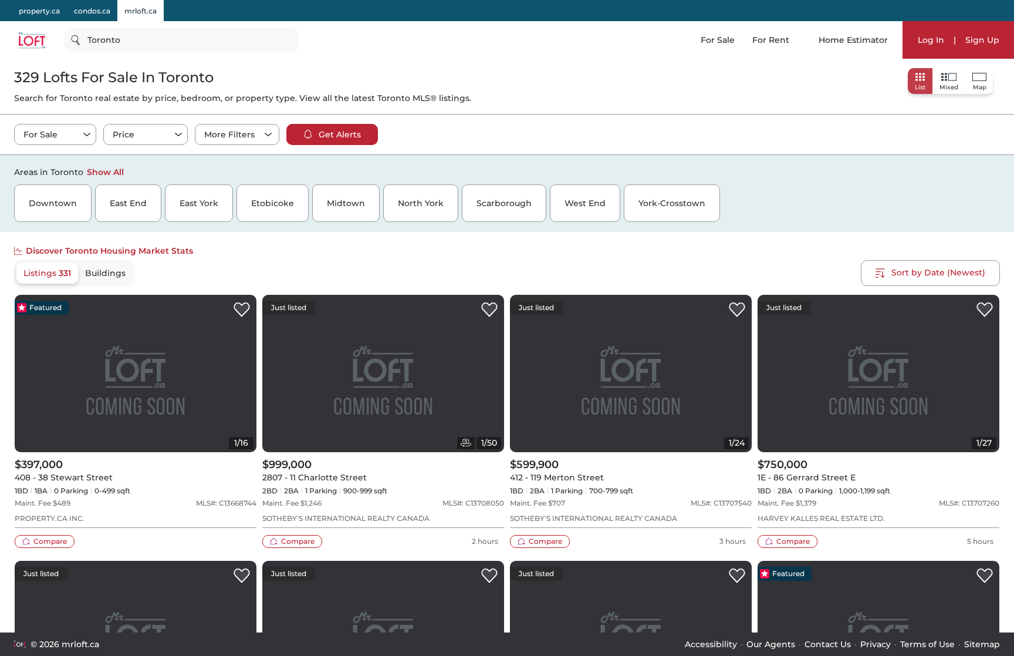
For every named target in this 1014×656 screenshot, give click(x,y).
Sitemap (982, 644)
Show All (105, 172)
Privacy (875, 644)
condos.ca (92, 10)
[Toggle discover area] (998, 171)
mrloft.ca (140, 10)
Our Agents (770, 644)
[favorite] (242, 310)
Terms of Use (927, 644)
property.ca (39, 10)
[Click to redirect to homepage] (32, 40)
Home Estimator (853, 40)
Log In (931, 40)
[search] (181, 40)
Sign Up (982, 40)
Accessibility (711, 644)
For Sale (718, 40)
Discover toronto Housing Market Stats (109, 250)
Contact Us (828, 644)
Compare (50, 541)
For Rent (770, 40)
